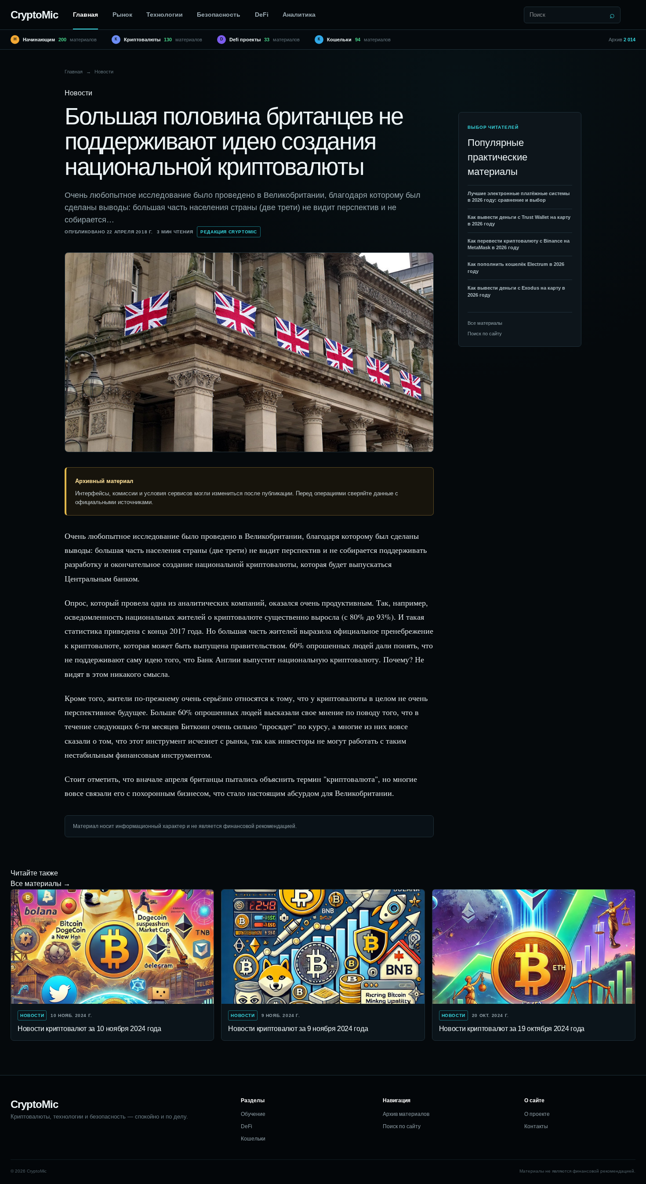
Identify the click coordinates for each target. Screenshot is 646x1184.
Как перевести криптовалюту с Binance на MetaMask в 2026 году (519, 244)
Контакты (536, 1126)
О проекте (537, 1114)
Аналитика (299, 14)
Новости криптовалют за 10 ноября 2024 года (89, 1028)
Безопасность (218, 14)
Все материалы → (40, 883)
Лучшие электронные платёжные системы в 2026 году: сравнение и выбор (519, 197)
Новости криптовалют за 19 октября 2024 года (511, 1028)
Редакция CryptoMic (228, 231)
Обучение (253, 1114)
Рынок (122, 14)
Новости (103, 71)
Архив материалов (406, 1114)
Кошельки (253, 1139)
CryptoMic (34, 15)
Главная (85, 14)
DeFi (262, 14)
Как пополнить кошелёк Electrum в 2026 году (516, 267)
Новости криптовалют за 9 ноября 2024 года (298, 1028)
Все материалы (485, 323)
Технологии (164, 14)
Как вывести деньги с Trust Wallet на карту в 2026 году (519, 220)
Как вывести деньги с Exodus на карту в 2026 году (516, 291)
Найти (612, 15)
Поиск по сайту (485, 333)
